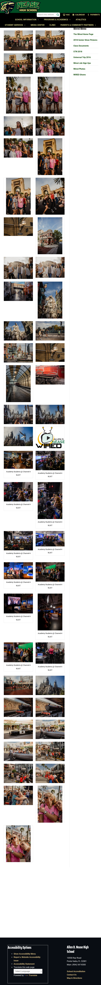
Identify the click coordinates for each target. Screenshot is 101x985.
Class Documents (81, 46)
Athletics (81, 19)
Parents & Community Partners (77, 25)
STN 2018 (77, 51)
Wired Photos (79, 69)
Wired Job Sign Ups (82, 63)
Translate (33, 975)
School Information (25, 19)
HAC (68, 15)
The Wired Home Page (83, 34)
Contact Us (71, 975)
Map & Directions (74, 978)
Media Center (37, 25)
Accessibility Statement (24, 964)
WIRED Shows (79, 75)
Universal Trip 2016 (82, 57)
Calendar (80, 15)
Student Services (14, 25)
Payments (95, 15)
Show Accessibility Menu (25, 954)
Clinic (52, 25)
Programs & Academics (56, 19)
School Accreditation (76, 971)
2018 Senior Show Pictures (85, 40)
